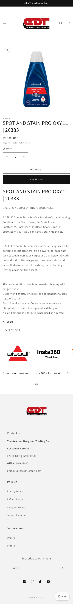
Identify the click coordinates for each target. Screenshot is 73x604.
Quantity (7, 148)
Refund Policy (15, 499)
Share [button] (10, 321)
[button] (4, 23)
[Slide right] (44, 384)
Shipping (6, 143)
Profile (11, 545)
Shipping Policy (16, 507)
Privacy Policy (15, 491)
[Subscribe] (62, 568)
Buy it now (36, 179)
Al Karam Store (39, 598)
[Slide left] (29, 384)
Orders (11, 537)
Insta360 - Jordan (45, 373)
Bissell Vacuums (13, 373)
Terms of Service (16, 515)
